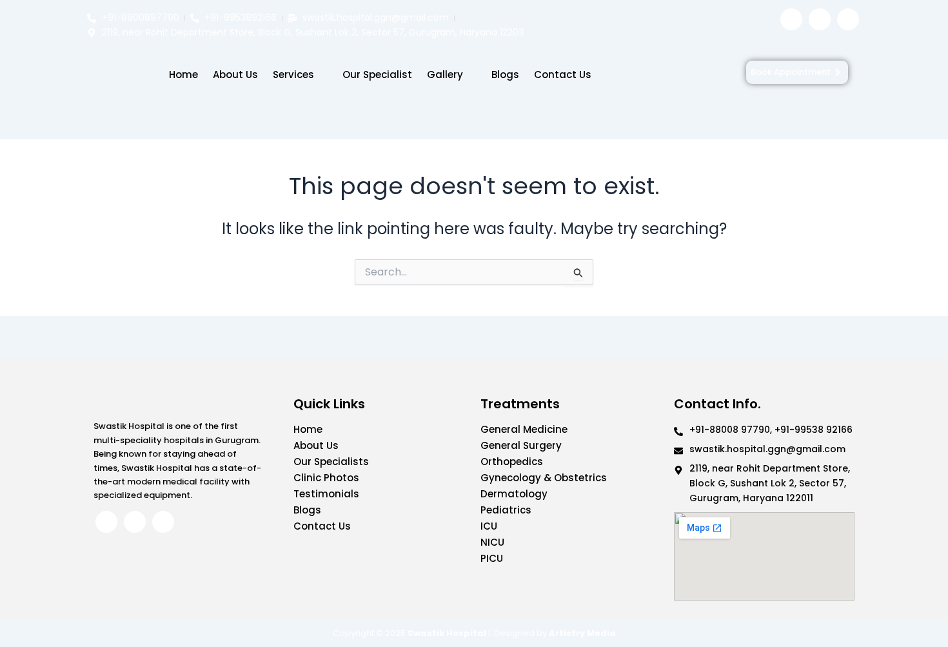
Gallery (445, 74)
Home (183, 74)
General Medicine (524, 429)
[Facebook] (791, 19)
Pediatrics (505, 510)
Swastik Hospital (447, 633)
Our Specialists (331, 461)
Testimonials (326, 494)
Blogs (505, 74)
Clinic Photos (326, 477)
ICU (488, 526)
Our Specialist (377, 74)
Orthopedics (511, 461)
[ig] (820, 19)
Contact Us (562, 74)
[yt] (848, 19)
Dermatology (514, 494)
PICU (491, 558)
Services (293, 74)
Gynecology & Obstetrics (543, 477)
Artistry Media (582, 633)
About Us (235, 74)
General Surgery (521, 445)
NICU (492, 542)
